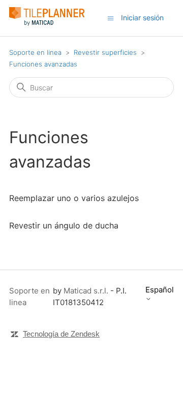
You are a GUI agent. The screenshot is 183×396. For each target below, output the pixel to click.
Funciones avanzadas (43, 64)
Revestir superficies (105, 52)
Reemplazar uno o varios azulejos (74, 198)
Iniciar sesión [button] (142, 17)
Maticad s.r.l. (86, 290)
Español (159, 289)
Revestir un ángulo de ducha (63, 225)
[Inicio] (46, 23)
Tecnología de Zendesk (61, 333)
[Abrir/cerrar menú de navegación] (110, 17)
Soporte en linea (35, 52)
